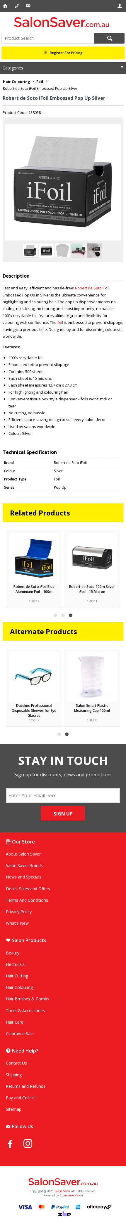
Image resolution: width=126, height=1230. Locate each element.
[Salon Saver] (63, 22)
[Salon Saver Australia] (63, 1182)
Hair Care (14, 1022)
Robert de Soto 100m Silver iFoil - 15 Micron (92, 589)
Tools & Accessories (25, 1010)
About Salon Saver (23, 854)
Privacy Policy (19, 911)
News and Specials (23, 877)
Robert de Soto (88, 288)
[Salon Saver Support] (28, 6)
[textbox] (47, 38)
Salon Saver (62, 1191)
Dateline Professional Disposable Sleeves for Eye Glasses (34, 710)
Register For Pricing (66, 52)
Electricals (15, 964)
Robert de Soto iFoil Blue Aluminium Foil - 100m (34, 589)
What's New (17, 923)
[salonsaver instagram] (32, 1144)
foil (60, 322)
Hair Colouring (19, 987)
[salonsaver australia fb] (14, 1143)
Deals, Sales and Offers (28, 888)
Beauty (12, 953)
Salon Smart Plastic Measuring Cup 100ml (92, 708)
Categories (13, 68)
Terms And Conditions (27, 900)
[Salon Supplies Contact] (17, 6)
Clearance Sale (20, 1033)
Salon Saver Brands (24, 865)
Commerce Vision (71, 1195)
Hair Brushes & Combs (27, 999)
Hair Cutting (17, 976)
